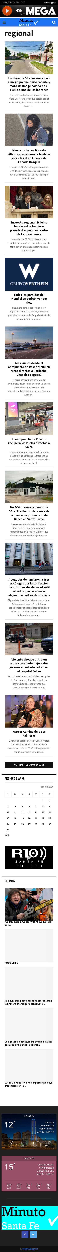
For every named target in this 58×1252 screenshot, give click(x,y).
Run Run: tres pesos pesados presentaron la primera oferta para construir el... (28, 1002)
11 (15, 812)
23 (50, 818)
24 (8, 824)
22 (43, 818)
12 (22, 812)
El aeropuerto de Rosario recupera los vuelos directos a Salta (29, 443)
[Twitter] (33, 1234)
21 (36, 818)
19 (22, 818)
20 (29, 818)
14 (36, 812)
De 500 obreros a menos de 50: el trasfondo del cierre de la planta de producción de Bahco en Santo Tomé (29, 513)
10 (8, 812)
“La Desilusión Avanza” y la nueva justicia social (28, 923)
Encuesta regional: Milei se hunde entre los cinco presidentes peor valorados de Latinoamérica (29, 228)
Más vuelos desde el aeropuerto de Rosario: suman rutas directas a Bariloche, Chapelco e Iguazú (29, 368)
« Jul (7, 835)
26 (22, 824)
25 (15, 824)
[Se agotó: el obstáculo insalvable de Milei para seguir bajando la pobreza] (29, 1024)
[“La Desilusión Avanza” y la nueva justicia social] (29, 904)
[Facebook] (24, 1234)
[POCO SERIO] (29, 945)
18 (15, 818)
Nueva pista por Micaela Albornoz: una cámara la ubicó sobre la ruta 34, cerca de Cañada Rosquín (29, 156)
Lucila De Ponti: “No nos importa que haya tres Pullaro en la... (28, 1084)
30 (50, 824)
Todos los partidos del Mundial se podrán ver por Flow (29, 298)
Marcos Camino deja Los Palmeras (29, 733)
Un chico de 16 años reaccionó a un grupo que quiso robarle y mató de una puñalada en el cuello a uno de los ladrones (29, 84)
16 (50, 812)
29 (43, 824)
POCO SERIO (11, 963)
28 (36, 824)
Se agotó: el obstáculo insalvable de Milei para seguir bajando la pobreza (28, 1043)
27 (29, 824)
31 (8, 830)
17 (8, 818)
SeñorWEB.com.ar (30, 1249)
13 (29, 812)
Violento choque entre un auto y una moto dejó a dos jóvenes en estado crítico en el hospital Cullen (29, 665)
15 (43, 812)
